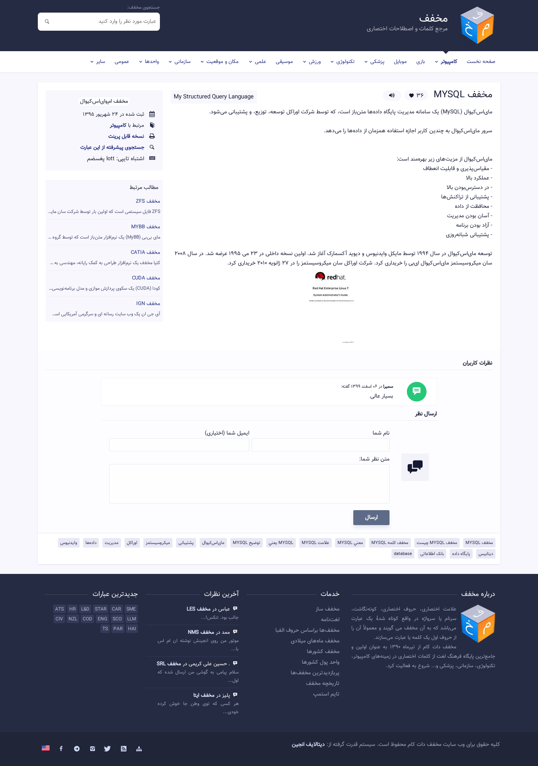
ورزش (315, 62)
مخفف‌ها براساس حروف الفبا (307, 630)
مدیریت (112, 543)
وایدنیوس (68, 543)
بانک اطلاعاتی (432, 554)
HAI (132, 629)
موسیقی (284, 62)
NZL (73, 619)
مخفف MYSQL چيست (437, 543)
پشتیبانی (186, 543)
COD (87, 619)
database (403, 554)
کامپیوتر (449, 62)
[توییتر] (108, 749)
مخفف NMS (201, 632)
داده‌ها (90, 543)
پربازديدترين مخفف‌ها (315, 673)
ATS (59, 609)
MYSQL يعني (281, 543)
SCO (117, 619)
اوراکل (132, 543)
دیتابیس (486, 554)
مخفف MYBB (103, 232)
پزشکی (377, 62)
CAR (116, 609)
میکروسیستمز (158, 543)
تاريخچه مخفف (322, 683)
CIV (59, 619)
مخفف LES (199, 609)
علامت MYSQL (315, 543)
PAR (117, 629)
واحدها (152, 62)
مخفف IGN (103, 309)
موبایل (400, 62)
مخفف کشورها (323, 652)
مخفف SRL (169, 664)
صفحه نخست (481, 62)
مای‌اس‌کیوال (213, 543)
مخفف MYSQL (479, 543)
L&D (85, 609)
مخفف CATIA (103, 257)
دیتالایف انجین (308, 744)
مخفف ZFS (103, 206)
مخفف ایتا (204, 695)
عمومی (122, 62)
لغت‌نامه (330, 620)
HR (72, 609)
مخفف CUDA (103, 283)
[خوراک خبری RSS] (124, 749)
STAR (100, 609)
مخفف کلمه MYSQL (389, 543)
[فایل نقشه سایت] (139, 749)
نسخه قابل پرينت (126, 137)
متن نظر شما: (374, 459)
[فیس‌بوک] (61, 749)
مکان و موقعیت (222, 62)
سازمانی (182, 62)
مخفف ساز (327, 609)
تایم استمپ (326, 694)
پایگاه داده (461, 554)
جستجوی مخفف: (143, 7)
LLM (131, 619)
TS (105, 629)
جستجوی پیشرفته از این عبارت (112, 148)
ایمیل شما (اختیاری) (227, 433)
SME (131, 609)
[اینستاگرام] (92, 749)
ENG (102, 619)
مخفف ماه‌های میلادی (315, 641)
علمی (260, 62)
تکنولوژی (345, 62)
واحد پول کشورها (320, 662)
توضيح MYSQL (246, 543)
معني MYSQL (350, 543)
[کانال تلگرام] (77, 749)
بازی (420, 62)
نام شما (381, 433)
